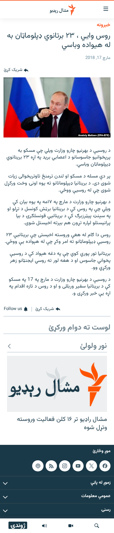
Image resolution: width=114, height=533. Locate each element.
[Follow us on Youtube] (78, 465)
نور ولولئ (93, 346)
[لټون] (97, 525)
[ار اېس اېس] (51, 465)
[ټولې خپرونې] (44, 525)
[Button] (16, 70)
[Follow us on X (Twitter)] (91, 465)
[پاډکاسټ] (37, 465)
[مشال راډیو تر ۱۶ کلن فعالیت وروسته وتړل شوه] (57, 384)
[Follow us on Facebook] (104, 465)
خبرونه (103, 25)
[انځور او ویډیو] (71, 525)
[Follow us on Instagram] (64, 465)
